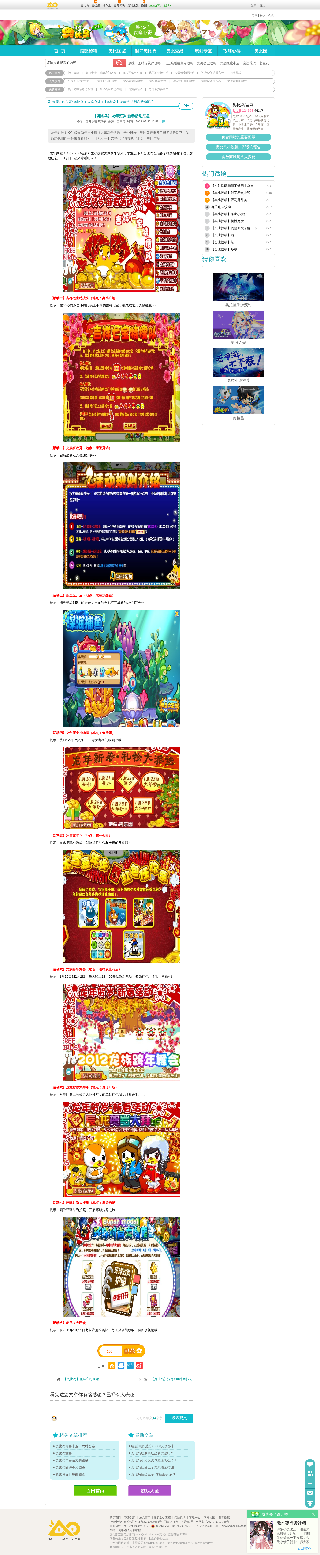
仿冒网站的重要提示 (238, 137)
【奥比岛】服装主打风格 (81, 1379)
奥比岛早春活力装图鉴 (72, 1460)
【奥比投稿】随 (222, 235)
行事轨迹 (236, 72)
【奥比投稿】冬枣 (224, 249)
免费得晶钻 (135, 89)
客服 (262, 15)
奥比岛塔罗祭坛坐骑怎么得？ (152, 1453)
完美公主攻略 (206, 63)
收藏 (271, 15)
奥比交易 (174, 51)
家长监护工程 (162, 1517)
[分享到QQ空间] (121, 1365)
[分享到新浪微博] (139, 1365)
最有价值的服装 (107, 81)
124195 (247, 110)
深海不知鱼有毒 (132, 72)
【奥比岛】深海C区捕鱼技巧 (172, 1379)
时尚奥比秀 (145, 51)
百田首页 (95, 1490)
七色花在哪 (267, 63)
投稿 (185, 106)
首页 (59, 51)
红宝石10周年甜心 (79, 81)
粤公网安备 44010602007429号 (174, 1526)
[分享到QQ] (111, 1365)
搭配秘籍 (88, 51)
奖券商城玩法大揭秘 (238, 157)
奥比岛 (74, 32)
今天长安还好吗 (184, 72)
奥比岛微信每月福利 (80, 89)
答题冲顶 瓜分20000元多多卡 (152, 1446)
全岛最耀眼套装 (133, 81)
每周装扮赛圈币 (158, 89)
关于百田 (115, 1517)
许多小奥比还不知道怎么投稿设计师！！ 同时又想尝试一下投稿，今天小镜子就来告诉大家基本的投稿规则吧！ (293, 1536)
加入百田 (144, 1517)
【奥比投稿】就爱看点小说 (230, 193)
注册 (262, 5)
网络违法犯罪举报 (129, 1530)
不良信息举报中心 (207, 1526)
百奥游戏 (52, 5)
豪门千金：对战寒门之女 (101, 72)
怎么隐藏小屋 (229, 63)
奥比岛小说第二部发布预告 (238, 147)
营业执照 (116, 1526)
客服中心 (194, 1517)
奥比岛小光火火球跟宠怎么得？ (154, 1460)
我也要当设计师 (291, 1523)
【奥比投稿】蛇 (222, 242)
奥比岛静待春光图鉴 (70, 1467)
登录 (254, 5)
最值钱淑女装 (157, 81)
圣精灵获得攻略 (149, 63)
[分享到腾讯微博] (130, 1365)
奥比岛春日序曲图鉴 (70, 1474)
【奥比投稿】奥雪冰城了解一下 (234, 228)
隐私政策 (224, 1517)
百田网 (70, 5)
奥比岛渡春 (64, 1453)
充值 (254, 15)
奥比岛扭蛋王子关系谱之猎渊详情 (155, 1467)
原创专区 (203, 51)
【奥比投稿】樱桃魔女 (227, 221)
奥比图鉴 (117, 51)
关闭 (313, 1514)
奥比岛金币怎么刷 (111, 89)
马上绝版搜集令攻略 (178, 63)
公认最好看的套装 (183, 81)
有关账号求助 (221, 207)
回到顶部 (310, 1503)
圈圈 (237, 111)
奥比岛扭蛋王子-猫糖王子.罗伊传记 (155, 1474)
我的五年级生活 (158, 72)
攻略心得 (231, 51)
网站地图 (209, 1517)
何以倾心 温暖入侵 (212, 72)
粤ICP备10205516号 (136, 1526)
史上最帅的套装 (237, 81)
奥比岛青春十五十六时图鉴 (75, 1446)
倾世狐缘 (73, 72)
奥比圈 (260, 51)
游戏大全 (149, 1490)
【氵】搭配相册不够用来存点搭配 (235, 186)
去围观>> (304, 1548)
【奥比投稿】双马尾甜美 (229, 200)
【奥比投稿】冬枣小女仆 (229, 214)
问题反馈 (310, 1493)
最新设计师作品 (211, 81)
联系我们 (130, 1517)
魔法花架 (249, 63)
